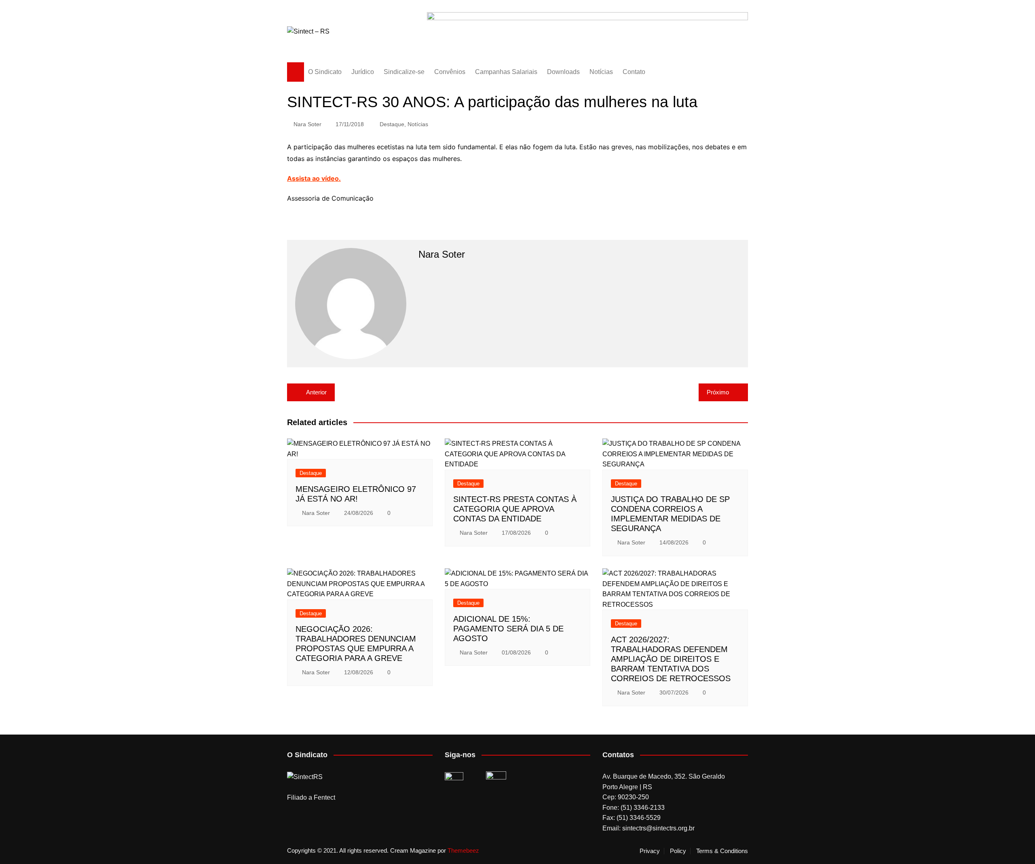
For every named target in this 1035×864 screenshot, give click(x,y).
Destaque (392, 124)
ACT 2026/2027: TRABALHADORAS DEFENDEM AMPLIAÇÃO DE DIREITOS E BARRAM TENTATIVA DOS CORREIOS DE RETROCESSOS (671, 659)
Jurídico (362, 71)
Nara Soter (307, 124)
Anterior (316, 392)
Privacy (650, 851)
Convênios (449, 71)
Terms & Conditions (722, 851)
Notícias (601, 71)
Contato (634, 71)
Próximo (718, 392)
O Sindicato (325, 71)
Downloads (563, 71)
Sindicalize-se (404, 71)
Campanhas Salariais (506, 71)
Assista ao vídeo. (314, 178)
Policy (678, 851)
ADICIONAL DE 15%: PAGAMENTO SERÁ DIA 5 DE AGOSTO (508, 628)
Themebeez (463, 850)
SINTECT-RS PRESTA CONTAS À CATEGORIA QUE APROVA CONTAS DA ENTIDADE (515, 509)
